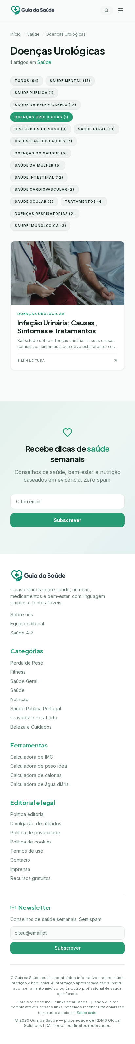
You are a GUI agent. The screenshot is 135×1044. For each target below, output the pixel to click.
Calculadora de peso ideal (39, 766)
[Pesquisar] (106, 10)
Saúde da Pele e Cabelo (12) (45, 105)
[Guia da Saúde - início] (32, 10)
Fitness (18, 672)
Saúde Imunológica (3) (40, 226)
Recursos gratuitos (30, 878)
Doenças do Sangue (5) (41, 153)
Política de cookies (31, 841)
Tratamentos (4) (84, 201)
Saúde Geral (23, 681)
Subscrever (67, 520)
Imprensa (20, 869)
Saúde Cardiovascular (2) (44, 189)
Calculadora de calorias (36, 775)
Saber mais (86, 1012)
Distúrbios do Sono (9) (41, 129)
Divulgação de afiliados (35, 823)
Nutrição (19, 699)
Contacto (20, 860)
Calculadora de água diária (39, 784)
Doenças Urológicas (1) (41, 117)
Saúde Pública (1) (34, 93)
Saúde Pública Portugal (35, 708)
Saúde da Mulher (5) (38, 165)
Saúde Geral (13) (96, 129)
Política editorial (27, 814)
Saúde (33, 34)
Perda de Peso (26, 663)
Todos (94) (27, 81)
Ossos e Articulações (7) (43, 141)
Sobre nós (21, 614)
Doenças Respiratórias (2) (45, 214)
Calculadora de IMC (31, 757)
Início (15, 34)
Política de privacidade (35, 832)
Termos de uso (26, 851)
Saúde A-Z (22, 632)
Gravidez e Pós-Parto (33, 717)
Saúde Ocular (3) (34, 201)
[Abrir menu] (120, 10)
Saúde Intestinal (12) (39, 177)
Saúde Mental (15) (70, 81)
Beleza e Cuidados (31, 727)
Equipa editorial (27, 623)
